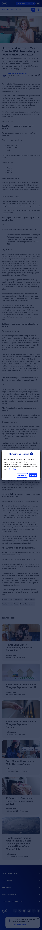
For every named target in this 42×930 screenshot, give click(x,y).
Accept (33, 475)
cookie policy (11, 469)
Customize (22, 475)
